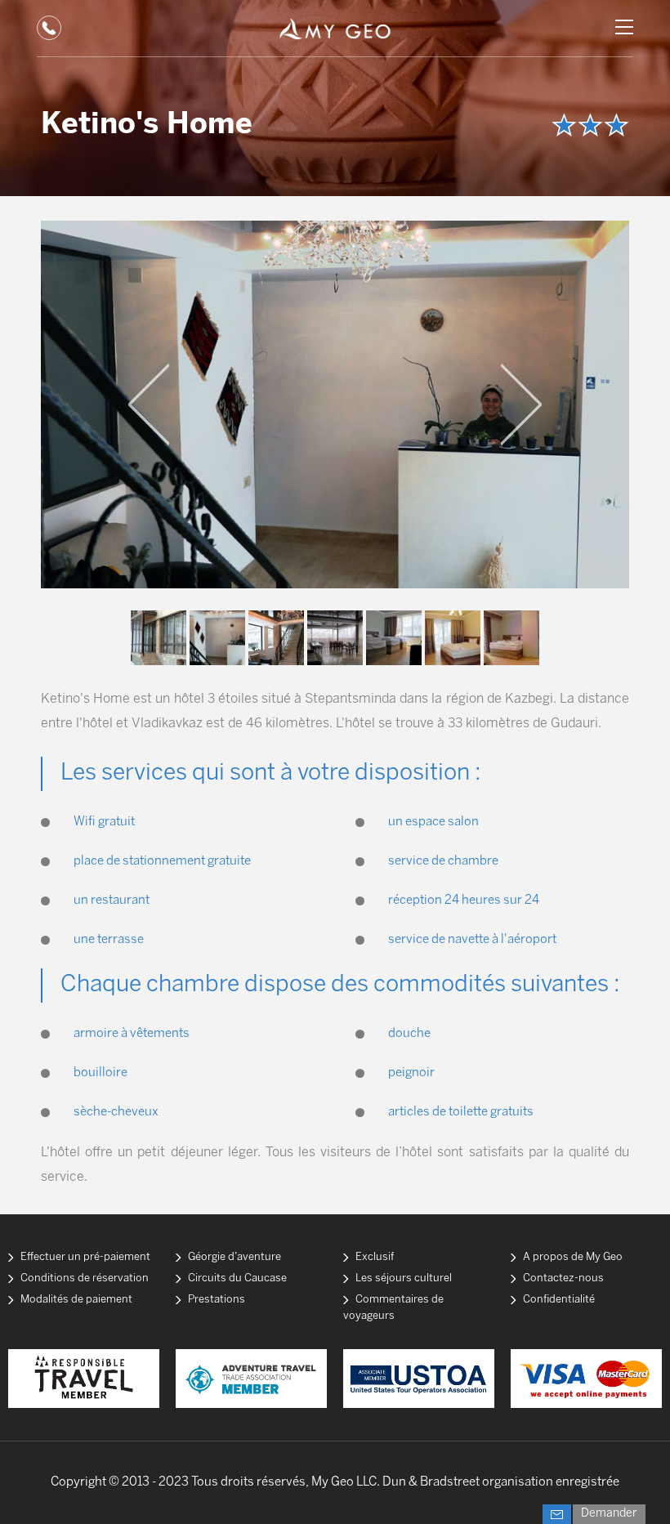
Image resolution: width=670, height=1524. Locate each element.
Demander (609, 1513)
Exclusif (374, 1257)
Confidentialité (559, 1299)
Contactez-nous (563, 1278)
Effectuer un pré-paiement (85, 1257)
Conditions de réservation (84, 1278)
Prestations (216, 1299)
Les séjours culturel (403, 1278)
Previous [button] (148, 404)
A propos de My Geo (573, 1257)
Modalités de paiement (76, 1299)
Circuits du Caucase (237, 1278)
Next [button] (521, 404)
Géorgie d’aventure (234, 1257)
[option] (335, 404)
